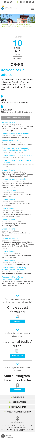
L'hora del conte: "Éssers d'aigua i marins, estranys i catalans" (15, 268)
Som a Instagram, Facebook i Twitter (17, 378)
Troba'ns (17, 390)
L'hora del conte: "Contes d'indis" (15, 133)
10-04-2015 (20, 25)
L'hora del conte (8, 170)
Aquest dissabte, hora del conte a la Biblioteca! (16, 161)
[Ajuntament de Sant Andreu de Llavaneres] (17, 423)
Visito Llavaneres (18, 407)
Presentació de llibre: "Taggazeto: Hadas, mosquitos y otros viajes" (15, 149)
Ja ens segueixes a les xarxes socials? (17, 369)
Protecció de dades (19, 429)
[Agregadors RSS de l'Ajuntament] (33, 3)
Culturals (5, 27)
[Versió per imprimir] (12, 64)
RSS (15, 430)
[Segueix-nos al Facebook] (27, 3)
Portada (4, 25)
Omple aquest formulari (17, 309)
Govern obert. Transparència (18, 412)
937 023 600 (12, 427)
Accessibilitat (30, 429)
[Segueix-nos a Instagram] (24, 3)
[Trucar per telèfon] (5, 3)
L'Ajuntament (18, 397)
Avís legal (9, 429)
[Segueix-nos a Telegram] (21, 3)
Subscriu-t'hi (17, 356)
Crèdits (3, 429)
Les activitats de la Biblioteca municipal (16, 28)
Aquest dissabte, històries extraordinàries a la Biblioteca (14, 278)
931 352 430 (21, 427)
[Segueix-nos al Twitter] (30, 3)
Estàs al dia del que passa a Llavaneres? (17, 335)
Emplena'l (17, 321)
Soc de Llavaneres (18, 402)
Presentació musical (10, 190)
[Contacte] (8, 3)
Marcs (27, 25)
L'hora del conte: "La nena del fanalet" (17, 155)
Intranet (20, 430)
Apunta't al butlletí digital (18, 343)
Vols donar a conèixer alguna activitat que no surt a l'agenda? (17, 300)
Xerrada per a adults (10, 122)
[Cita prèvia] (18, 2)
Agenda (11, 25)
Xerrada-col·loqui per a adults (14, 179)
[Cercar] (11, 3)
